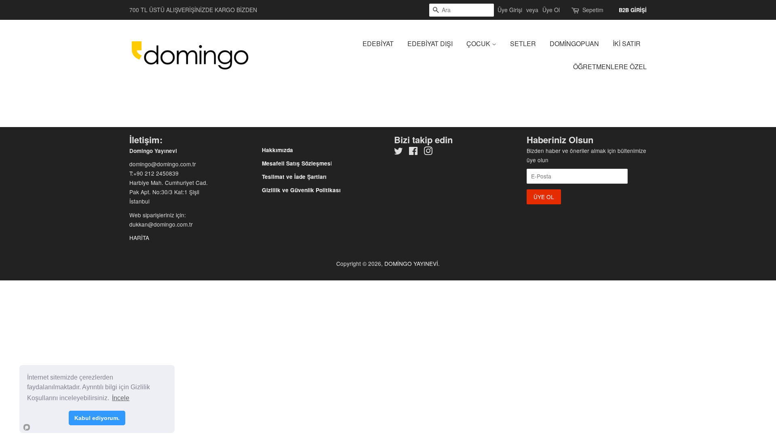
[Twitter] (398, 152)
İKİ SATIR (627, 43)
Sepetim (592, 10)
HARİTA (139, 237)
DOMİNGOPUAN (574, 43)
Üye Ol (551, 10)
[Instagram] (428, 152)
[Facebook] (413, 152)
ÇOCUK (479, 43)
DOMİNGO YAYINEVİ (411, 263)
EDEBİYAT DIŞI (430, 43)
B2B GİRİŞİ (633, 10)
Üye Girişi (510, 10)
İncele (120, 398)
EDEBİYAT (378, 43)
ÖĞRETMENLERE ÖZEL (610, 66)
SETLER (523, 43)
